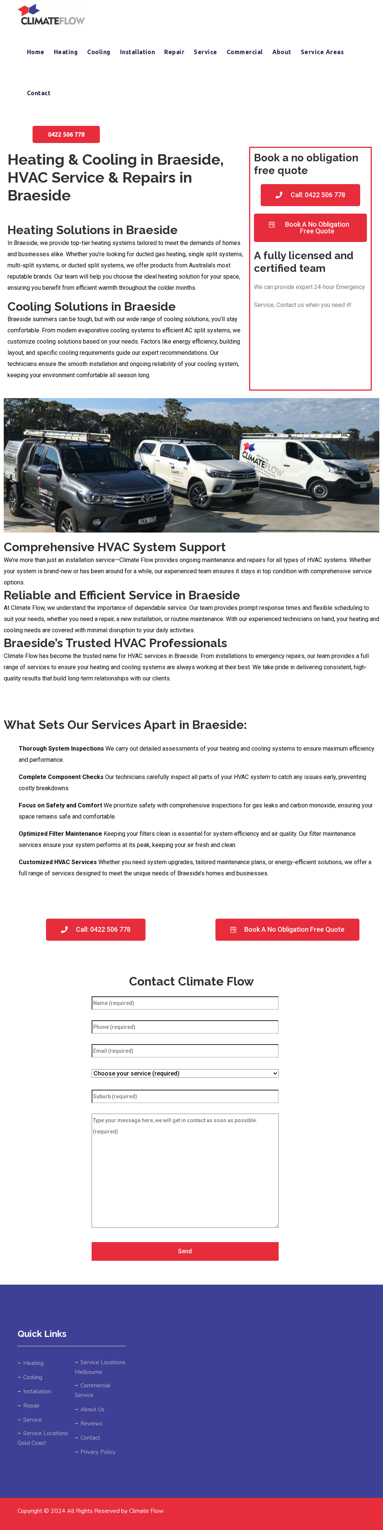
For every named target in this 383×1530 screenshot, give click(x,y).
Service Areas (322, 52)
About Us (92, 1409)
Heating (66, 52)
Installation (137, 52)
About (281, 52)
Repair (174, 52)
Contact (38, 93)
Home (36, 52)
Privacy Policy (98, 1452)
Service (205, 52)
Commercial (245, 52)
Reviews (91, 1423)
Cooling (98, 52)
